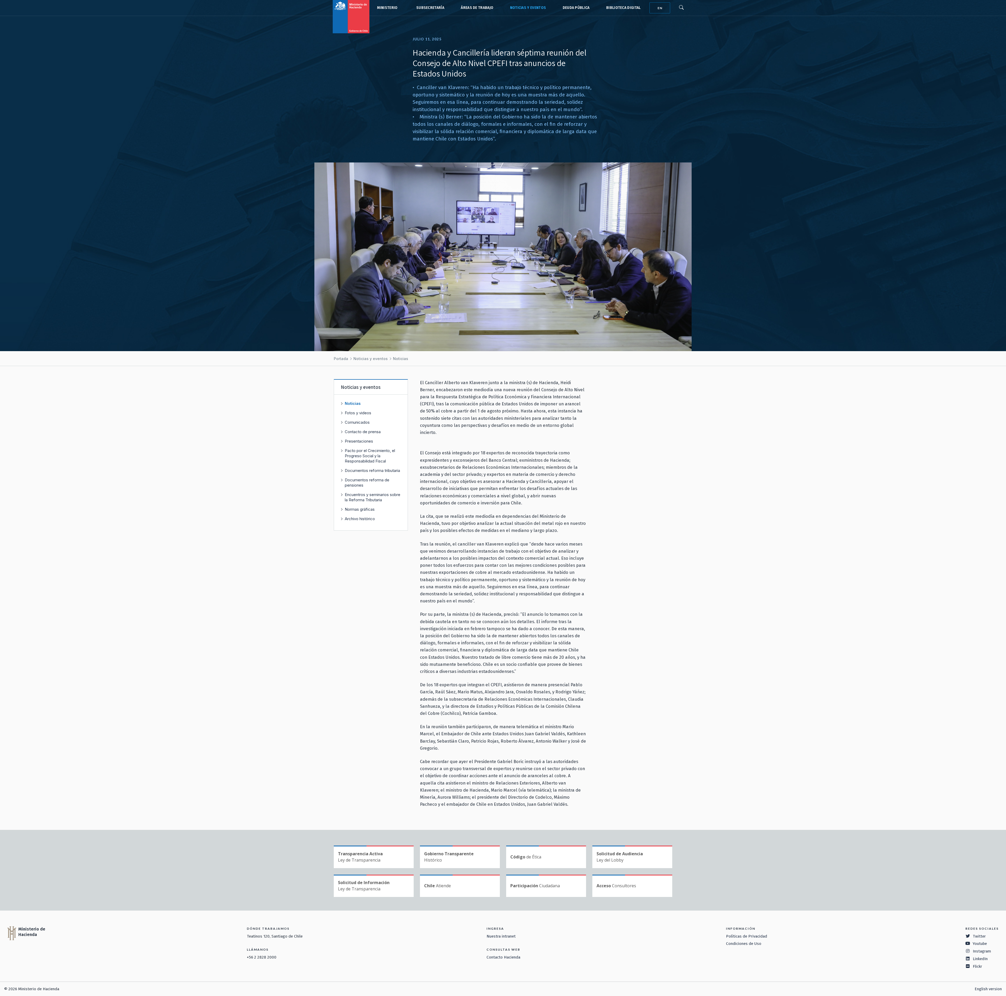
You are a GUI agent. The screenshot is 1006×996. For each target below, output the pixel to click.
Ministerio (387, 8)
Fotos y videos (358, 412)
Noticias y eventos (528, 8)
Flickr (977, 966)
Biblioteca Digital (623, 8)
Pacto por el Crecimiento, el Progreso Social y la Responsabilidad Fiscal (370, 456)
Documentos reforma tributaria (372, 470)
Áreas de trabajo (477, 8)
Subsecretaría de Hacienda (429, 8)
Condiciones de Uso (743, 943)
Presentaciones (359, 441)
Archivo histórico (360, 518)
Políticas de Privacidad (746, 936)
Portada (341, 358)
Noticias (400, 358)
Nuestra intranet (501, 936)
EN (660, 8)
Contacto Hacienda (503, 957)
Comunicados (357, 422)
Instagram (982, 951)
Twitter (979, 936)
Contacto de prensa (363, 431)
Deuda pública (576, 8)
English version (988, 989)
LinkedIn (980, 958)
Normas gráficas (360, 509)
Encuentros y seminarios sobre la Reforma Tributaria (372, 497)
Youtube (980, 943)
